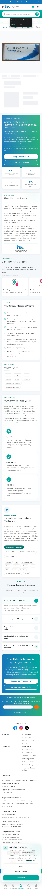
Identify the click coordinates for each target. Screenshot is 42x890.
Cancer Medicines (9, 21)
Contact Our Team (21, 163)
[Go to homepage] (12, 6)
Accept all (21, 878)
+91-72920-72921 (7, 793)
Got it (13, 24)
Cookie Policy (27, 749)
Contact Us (25, 712)
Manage (21, 866)
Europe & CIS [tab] (10, 552)
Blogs (24, 743)
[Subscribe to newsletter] (36, 707)
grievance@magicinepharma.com (17, 817)
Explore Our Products (20, 681)
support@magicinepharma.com (13, 789)
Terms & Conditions (29, 756)
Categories (13, 27)
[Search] (37, 14)
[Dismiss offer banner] (38, 2)
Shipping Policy (28, 759)
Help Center (26, 734)
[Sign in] (38, 7)
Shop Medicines (19, 157)
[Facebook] (15, 728)
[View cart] (33, 7)
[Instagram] (21, 728)
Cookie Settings (28, 752)
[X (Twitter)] (27, 728)
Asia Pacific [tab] (10, 556)
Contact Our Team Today (21, 687)
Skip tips (19, 24)
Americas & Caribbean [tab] (14, 547)
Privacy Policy (27, 746)
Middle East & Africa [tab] (27, 552)
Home (4, 27)
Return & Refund (28, 762)
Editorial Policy (27, 765)
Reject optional (21, 872)
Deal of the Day (28, 740)
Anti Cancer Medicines (27, 27)
